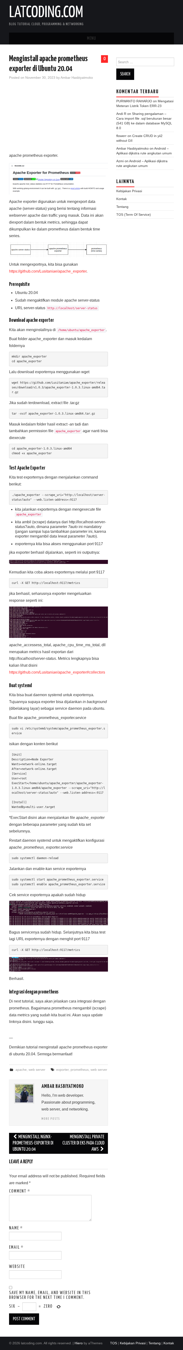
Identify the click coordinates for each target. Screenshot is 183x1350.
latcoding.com (46, 12)
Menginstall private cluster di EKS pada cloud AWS (83, 1143)
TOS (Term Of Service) (133, 214)
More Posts (50, 1118)
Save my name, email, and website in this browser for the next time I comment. (50, 1295)
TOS (113, 1343)
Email (16, 1247)
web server (37, 1069)
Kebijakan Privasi (129, 191)
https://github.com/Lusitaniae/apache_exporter (47, 271)
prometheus (80, 1069)
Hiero (79, 1343)
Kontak (121, 199)
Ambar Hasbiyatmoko (77, 77)
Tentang (122, 207)
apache (21, 1069)
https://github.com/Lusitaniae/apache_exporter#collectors (57, 672)
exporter (62, 1069)
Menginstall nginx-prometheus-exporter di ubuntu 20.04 (33, 1143)
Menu (91, 38)
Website (17, 1267)
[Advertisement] (58, 119)
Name (16, 1228)
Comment (19, 1191)
